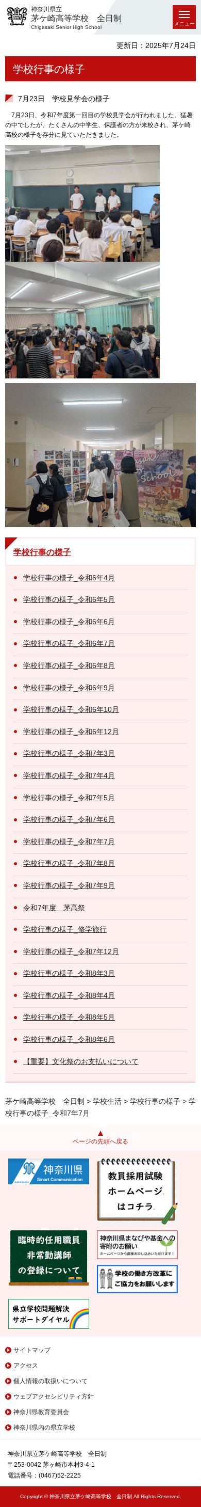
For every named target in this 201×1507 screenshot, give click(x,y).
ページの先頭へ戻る (100, 1141)
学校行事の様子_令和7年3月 (69, 753)
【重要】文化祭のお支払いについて (81, 1061)
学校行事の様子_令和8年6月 (69, 1039)
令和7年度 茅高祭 (54, 907)
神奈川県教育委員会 (41, 1412)
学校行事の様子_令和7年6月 (69, 819)
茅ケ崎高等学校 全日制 (45, 1101)
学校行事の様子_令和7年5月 (69, 798)
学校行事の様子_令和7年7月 (69, 841)
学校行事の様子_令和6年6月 (69, 621)
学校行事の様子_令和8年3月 (69, 973)
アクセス (25, 1365)
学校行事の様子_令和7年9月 (69, 885)
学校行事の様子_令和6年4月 (69, 578)
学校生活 (107, 1101)
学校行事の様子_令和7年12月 (71, 951)
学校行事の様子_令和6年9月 (69, 688)
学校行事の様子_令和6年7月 (69, 643)
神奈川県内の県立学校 (44, 1427)
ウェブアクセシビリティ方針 (53, 1396)
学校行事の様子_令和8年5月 (69, 1017)
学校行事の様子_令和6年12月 (71, 731)
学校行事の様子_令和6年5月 (69, 599)
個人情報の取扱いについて (50, 1381)
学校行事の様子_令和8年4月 (69, 995)
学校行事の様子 (42, 552)
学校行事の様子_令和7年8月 (69, 863)
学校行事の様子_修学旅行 (65, 929)
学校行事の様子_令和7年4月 (69, 775)
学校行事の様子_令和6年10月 (71, 709)
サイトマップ (32, 1350)
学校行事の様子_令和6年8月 (69, 665)
